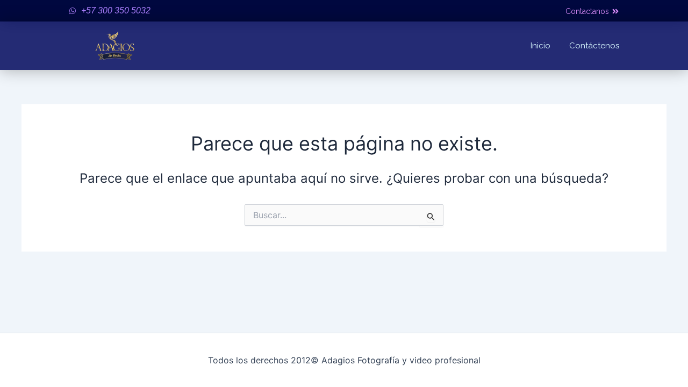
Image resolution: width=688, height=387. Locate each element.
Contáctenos (594, 46)
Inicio (540, 46)
